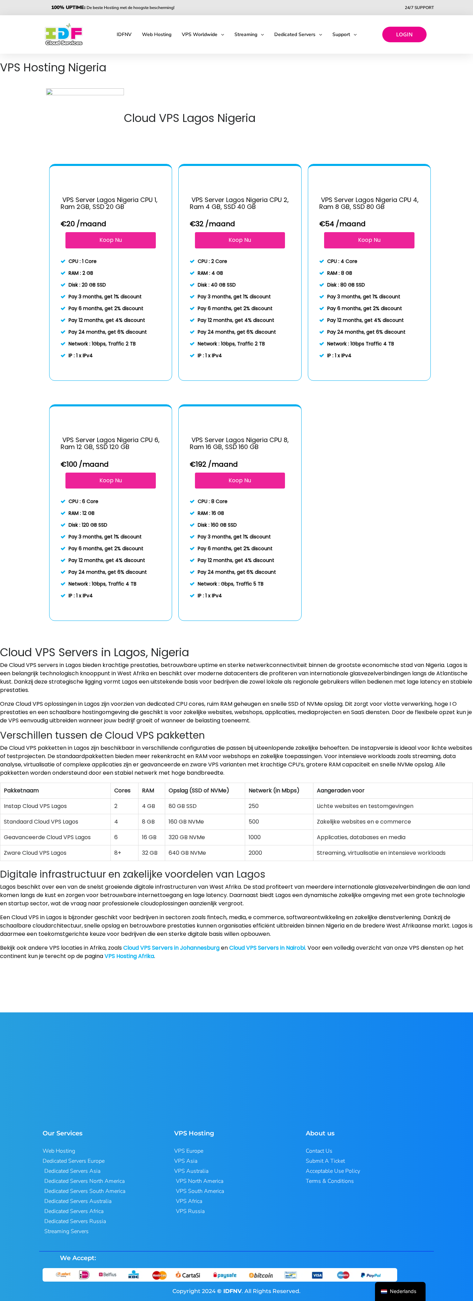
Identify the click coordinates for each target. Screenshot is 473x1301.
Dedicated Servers (294, 34)
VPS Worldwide (199, 34)
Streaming (245, 34)
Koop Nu (110, 240)
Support (341, 34)
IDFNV (124, 34)
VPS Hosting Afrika (129, 956)
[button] (203, 35)
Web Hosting (156, 34)
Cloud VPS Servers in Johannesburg (171, 948)
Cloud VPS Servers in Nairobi (267, 948)
